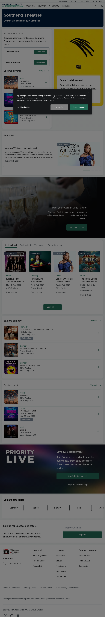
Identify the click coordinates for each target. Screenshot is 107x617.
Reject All (59, 107)
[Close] (88, 92)
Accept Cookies (79, 107)
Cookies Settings (23, 107)
